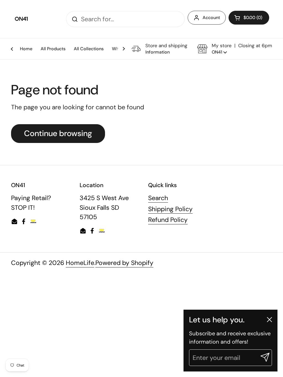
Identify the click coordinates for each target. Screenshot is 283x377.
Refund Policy (168, 220)
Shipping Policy (170, 209)
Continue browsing (58, 133)
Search (158, 198)
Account (211, 17)
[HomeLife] (22, 19)
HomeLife (80, 263)
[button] (249, 18)
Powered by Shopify (124, 263)
